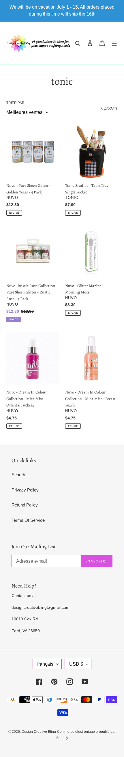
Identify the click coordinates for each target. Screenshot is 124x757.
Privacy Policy (25, 489)
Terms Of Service (28, 520)
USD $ (76, 664)
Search (18, 474)
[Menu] (114, 43)
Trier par (15, 103)
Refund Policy (25, 504)
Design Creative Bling (39, 732)
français (45, 664)
